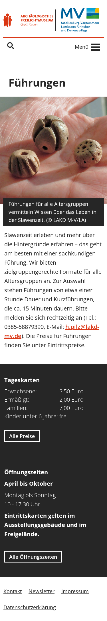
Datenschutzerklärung (29, 607)
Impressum (75, 591)
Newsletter (41, 591)
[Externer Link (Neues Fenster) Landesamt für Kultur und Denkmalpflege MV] (80, 20)
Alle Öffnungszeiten (33, 556)
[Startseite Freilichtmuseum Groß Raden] (28, 20)
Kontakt (12, 591)
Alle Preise (22, 436)
